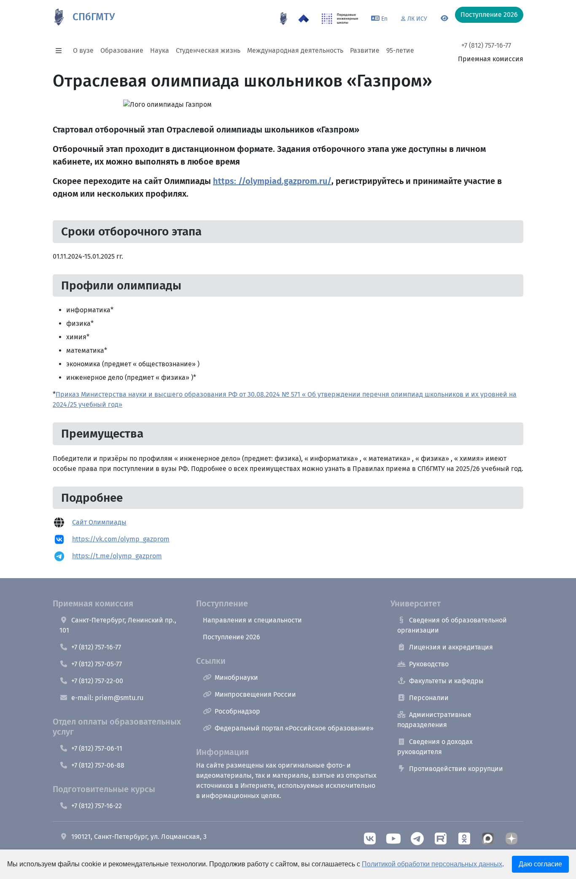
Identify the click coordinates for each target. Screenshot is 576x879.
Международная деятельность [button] (295, 50)
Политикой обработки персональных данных (432, 864)
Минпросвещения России (255, 694)
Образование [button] (121, 50)
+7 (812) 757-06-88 (97, 765)
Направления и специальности (252, 620)
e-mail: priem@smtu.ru (107, 698)
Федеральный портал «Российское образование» (294, 728)
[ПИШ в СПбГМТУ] (340, 18)
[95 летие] (283, 18)
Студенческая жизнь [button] (208, 50)
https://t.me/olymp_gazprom (117, 556)
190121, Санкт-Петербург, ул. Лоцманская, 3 (139, 837)
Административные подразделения (434, 720)
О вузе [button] (83, 50)
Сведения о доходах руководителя (435, 747)
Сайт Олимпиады (99, 522)
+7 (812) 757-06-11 (96, 748)
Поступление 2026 (231, 637)
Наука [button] (159, 50)
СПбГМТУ (94, 17)
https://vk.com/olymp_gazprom (121, 539)
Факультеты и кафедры (446, 681)
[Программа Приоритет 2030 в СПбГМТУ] (303, 18)
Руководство (429, 664)
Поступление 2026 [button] (489, 15)
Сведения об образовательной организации (452, 625)
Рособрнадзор (237, 711)
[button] (61, 50)
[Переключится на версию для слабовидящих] (444, 18)
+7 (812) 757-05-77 (96, 664)
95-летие (400, 50)
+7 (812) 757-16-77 (486, 45)
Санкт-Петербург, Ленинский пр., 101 (117, 625)
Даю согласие (540, 864)
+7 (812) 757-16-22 (96, 806)
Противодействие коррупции (456, 769)
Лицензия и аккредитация (451, 647)
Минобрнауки (236, 677)
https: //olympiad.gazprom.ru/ (272, 181)
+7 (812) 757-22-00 (97, 681)
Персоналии (429, 698)
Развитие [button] (365, 50)
